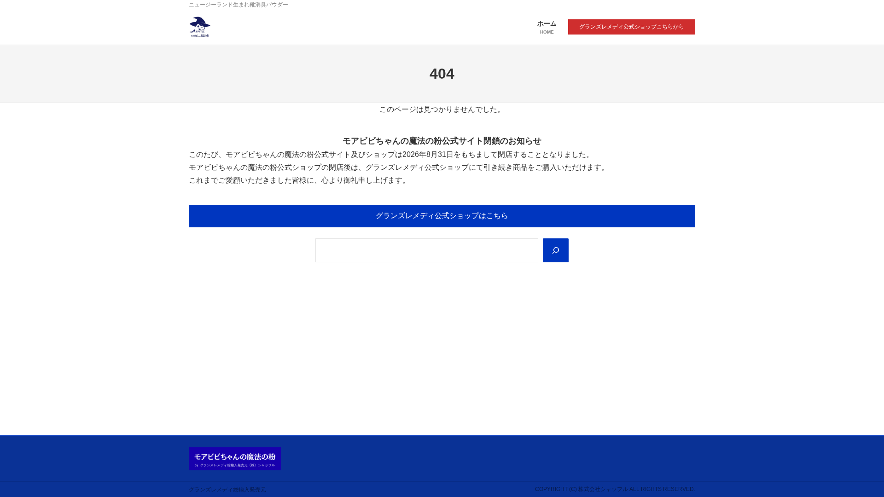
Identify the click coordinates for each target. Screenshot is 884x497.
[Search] (556, 250)
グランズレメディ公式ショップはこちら (442, 216)
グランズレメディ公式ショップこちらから (631, 26)
